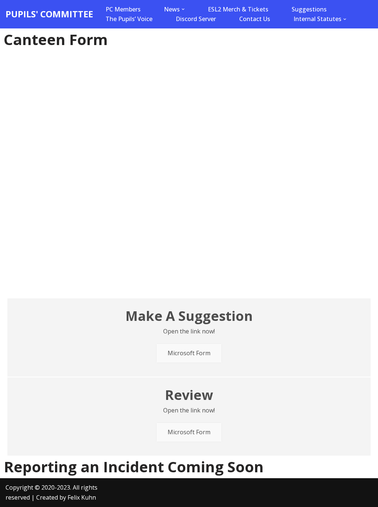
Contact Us (254, 19)
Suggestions (309, 9)
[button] (183, 9)
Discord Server (196, 19)
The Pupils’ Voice (129, 19)
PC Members (123, 9)
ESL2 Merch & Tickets (238, 9)
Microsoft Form (189, 353)
